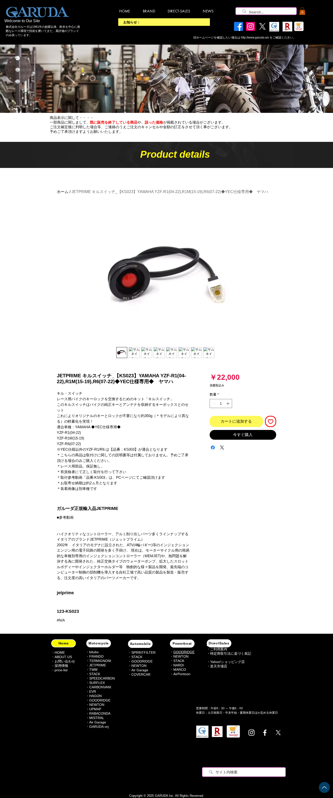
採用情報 (61, 666)
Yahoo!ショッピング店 (227, 662)
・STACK (93, 674)
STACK (136, 657)
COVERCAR (140, 674)
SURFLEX (97, 683)
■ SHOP (213, 645)
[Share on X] (222, 447)
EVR (92, 691)
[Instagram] (251, 732)
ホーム (63, 192)
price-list (61, 670)
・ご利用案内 (217, 649)
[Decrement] (213, 403)
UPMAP (95, 709)
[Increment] (228, 403)
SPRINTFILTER (143, 652)
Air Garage (97, 722)
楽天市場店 (218, 666)
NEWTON (96, 705)
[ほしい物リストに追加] (270, 421)
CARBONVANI (100, 687)
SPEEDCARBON (102, 678)
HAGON (95, 696)
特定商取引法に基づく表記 (230, 653)
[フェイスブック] (265, 732)
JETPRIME (97, 665)
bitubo (94, 652)
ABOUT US (63, 657)
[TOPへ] (324, 787)
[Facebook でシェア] (213, 447)
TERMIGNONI (100, 661)
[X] (278, 732)
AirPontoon (181, 674)
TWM (93, 669)
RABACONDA (99, 713)
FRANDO (96, 656)
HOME (60, 652)
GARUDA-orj (99, 727)
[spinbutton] (220, 403)
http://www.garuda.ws (255, 37)
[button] (302, 11)
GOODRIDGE (99, 700)
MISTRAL (96, 718)
